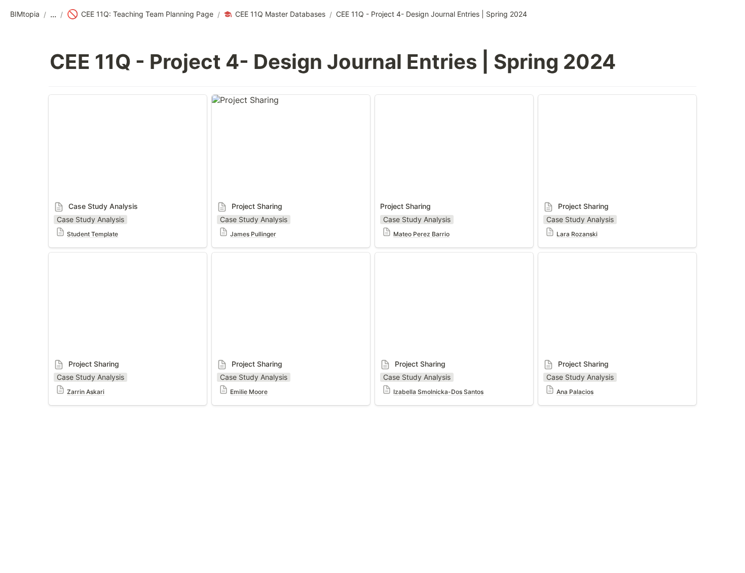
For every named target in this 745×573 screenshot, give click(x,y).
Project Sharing (241, 100)
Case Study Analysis (88, 100)
